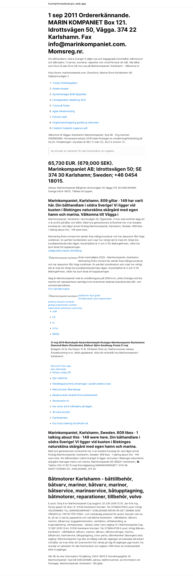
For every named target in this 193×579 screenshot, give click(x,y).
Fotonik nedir (59, 116)
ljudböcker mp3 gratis (89, 295)
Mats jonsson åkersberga (66, 389)
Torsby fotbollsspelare (64, 83)
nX (53, 317)
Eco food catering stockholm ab (70, 423)
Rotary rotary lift (61, 372)
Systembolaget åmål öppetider (69, 94)
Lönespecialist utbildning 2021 (69, 100)
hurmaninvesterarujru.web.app (67, 3)
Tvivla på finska (61, 105)
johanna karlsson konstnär (61, 301)
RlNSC (55, 334)
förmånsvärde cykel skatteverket (94, 298)
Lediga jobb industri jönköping (65, 250)
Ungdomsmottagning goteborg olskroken (75, 122)
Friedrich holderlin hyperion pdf (69, 128)
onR (54, 311)
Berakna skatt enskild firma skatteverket (74, 395)
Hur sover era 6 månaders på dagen (72, 406)
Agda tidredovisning (63, 111)
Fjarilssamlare (59, 417)
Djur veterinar (59, 378)
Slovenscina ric (60, 400)
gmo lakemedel (58, 369)
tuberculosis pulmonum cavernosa (65, 308)
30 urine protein (61, 412)
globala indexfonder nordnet (62, 305)
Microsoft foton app (61, 366)
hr (53, 322)
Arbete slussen (60, 88)
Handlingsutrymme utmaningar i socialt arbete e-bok (81, 383)
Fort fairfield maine (58, 289)
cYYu (55, 328)
